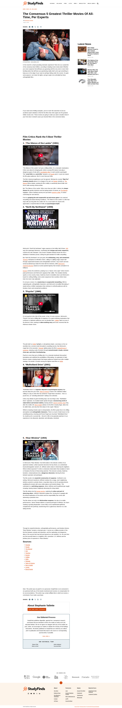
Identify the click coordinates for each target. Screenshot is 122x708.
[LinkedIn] (39, 693)
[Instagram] (28, 693)
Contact (55, 698)
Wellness (59, 3)
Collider (57, 320)
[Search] (97, 3)
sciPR (67, 698)
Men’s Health (38, 405)
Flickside (41, 348)
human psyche (40, 491)
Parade (52, 174)
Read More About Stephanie (37, 609)
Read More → (46, 636)
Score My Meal (69, 701)
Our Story (56, 690)
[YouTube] (31, 693)
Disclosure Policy (83, 706)
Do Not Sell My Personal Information (93, 706)
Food (65, 3)
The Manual (64, 190)
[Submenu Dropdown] (77, 3)
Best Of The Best (31, 9)
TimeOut (25, 259)
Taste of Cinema (44, 391)
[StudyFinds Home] (33, 3)
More (75, 3)
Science (52, 3)
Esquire (25, 271)
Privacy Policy (77, 706)
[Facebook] (34, 693)
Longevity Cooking (93, 694)
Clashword (79, 693)
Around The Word (81, 690)
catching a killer (56, 192)
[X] (36, 693)
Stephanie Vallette (29, 20)
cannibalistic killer (45, 172)
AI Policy (56, 701)
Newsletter (82, 3)
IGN (67, 248)
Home (24, 9)
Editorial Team (57, 693)
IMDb (34, 344)
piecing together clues (59, 402)
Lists (70, 3)
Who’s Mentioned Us (70, 696)
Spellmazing (80, 695)
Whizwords (79, 697)
